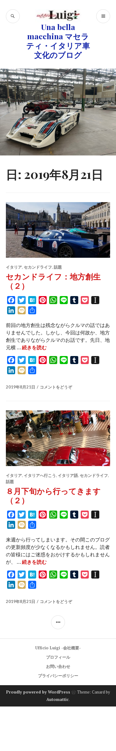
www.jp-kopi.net (96, 717)
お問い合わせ (58, 666)
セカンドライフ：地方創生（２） (53, 281)
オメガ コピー (73, 732)
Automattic (57, 699)
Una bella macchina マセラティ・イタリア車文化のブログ (58, 41)
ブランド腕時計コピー (70, 710)
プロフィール (58, 657)
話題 (58, 267)
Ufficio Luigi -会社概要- (58, 648)
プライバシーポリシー (58, 675)
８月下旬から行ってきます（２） (53, 495)
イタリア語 (68, 475)
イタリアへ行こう (40, 475)
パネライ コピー (50, 739)
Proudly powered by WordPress (38, 692)
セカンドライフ (38, 267)
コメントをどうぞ (56, 386)
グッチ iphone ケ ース (75, 725)
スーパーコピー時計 (22, 710)
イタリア (14, 267)
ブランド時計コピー (53, 717)
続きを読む (34, 347)
